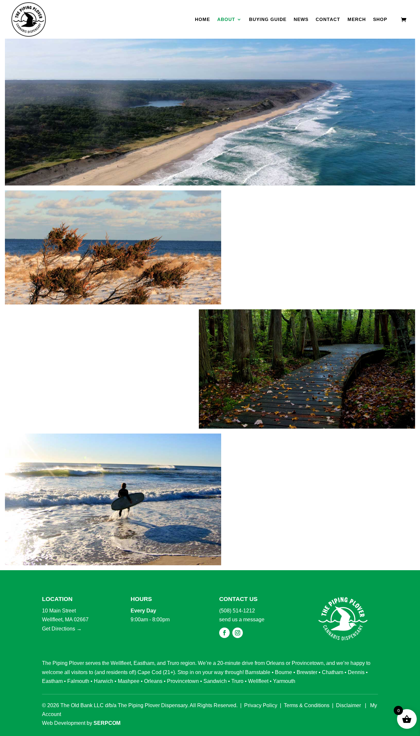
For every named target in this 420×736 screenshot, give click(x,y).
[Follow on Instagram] (237, 633)
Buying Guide (267, 19)
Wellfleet (121, 663)
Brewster (307, 672)
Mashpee (128, 681)
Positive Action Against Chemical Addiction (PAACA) (320, 481)
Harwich (103, 681)
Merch (356, 19)
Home (202, 19)
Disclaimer (348, 705)
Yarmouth (284, 681)
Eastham (144, 663)
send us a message (241, 619)
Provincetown (308, 663)
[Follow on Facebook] (224, 633)
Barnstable (257, 672)
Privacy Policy (260, 705)
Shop (380, 19)
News (301, 19)
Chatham (332, 672)
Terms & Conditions (306, 705)
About (226, 19)
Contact (328, 19)
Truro (173, 663)
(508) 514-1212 (237, 610)
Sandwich (215, 681)
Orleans (275, 663)
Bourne (283, 672)
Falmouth (78, 681)
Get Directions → (62, 628)
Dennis (356, 672)
